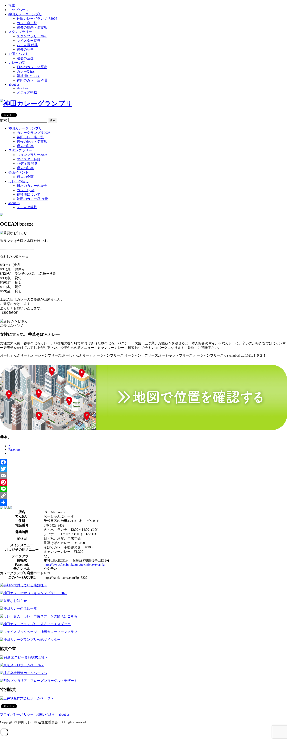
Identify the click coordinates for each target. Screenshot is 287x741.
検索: (4, 120)
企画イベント (18, 172)
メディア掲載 (27, 92)
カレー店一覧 (27, 23)
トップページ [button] (18, 10)
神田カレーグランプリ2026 (37, 18)
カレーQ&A (25, 71)
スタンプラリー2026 (32, 36)
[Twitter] (143, 468)
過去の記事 (25, 49)
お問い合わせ (46, 714)
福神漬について (28, 76)
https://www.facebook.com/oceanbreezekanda (74, 564)
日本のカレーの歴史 (32, 67)
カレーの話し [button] (18, 62)
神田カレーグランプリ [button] (25, 14)
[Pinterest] (143, 482)
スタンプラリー (20, 150)
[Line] (143, 489)
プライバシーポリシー (17, 714)
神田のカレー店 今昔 (32, 80)
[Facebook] (143, 462)
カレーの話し (18, 181)
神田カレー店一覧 (30, 137)
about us (22, 88)
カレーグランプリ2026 (33, 133)
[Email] (143, 475)
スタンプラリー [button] (20, 32)
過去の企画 (25, 58)
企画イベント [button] (18, 54)
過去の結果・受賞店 (32, 27)
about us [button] (14, 84)
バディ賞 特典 (27, 45)
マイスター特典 (28, 40)
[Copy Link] (143, 495)
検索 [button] (11, 5)
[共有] (143, 502)
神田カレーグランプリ (25, 128)
